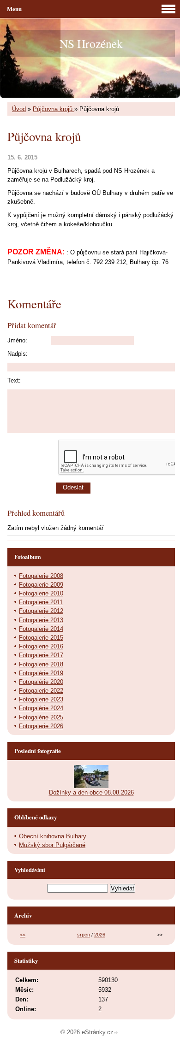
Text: (14, 380)
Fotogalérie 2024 (41, 708)
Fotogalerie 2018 (41, 664)
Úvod (19, 109)
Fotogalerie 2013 (41, 620)
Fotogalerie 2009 (41, 584)
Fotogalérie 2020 (41, 681)
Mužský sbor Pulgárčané (52, 845)
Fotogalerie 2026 (41, 726)
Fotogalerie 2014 (41, 628)
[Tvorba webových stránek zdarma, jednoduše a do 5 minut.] (117, 1033)
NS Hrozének (91, 43)
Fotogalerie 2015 (41, 637)
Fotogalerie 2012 (41, 610)
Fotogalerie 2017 (41, 655)
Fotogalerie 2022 (41, 690)
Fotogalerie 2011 (41, 602)
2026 (99, 934)
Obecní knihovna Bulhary (52, 836)
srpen (83, 934)
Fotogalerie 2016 (41, 646)
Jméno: (17, 340)
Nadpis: (17, 353)
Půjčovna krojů (53, 109)
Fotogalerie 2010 (41, 593)
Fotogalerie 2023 (41, 699)
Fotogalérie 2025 (41, 717)
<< (22, 934)
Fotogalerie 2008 (41, 575)
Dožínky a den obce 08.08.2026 (91, 792)
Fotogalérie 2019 (41, 673)
